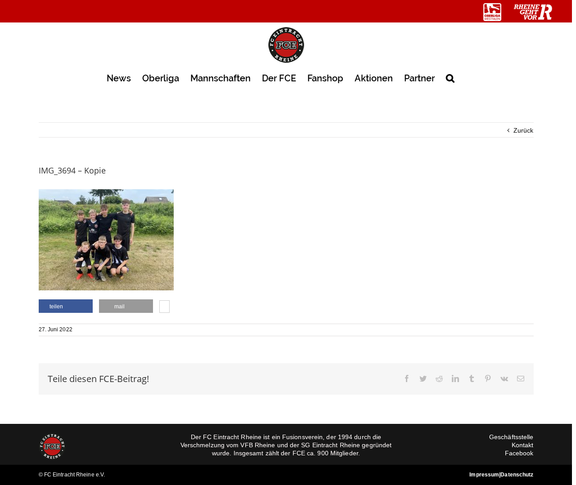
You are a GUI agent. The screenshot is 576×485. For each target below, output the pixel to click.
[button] (450, 77)
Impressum (484, 475)
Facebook (519, 453)
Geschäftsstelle (511, 437)
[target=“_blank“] (492, 12)
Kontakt (523, 445)
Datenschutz (516, 475)
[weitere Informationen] (164, 307)
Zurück (523, 130)
